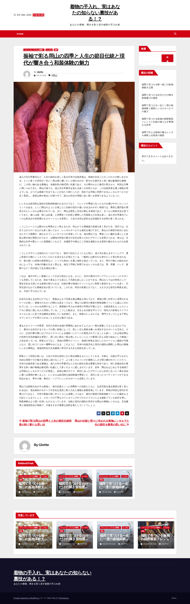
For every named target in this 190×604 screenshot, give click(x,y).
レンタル (49, 50)
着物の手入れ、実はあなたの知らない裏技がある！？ (95, 13)
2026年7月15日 (150, 544)
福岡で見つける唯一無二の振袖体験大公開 (33, 487)
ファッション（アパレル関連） (34, 50)
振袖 (56, 50)
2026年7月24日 (28, 544)
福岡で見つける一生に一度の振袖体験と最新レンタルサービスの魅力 (157, 108)
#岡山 (54, 75)
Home (20, 34)
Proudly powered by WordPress (27, 598)
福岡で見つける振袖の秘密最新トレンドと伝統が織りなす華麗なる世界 (157, 122)
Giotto (40, 72)
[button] (175, 34)
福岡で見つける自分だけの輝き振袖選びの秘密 (73, 487)
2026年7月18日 (109, 544)
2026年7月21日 (69, 544)
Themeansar (64, 598)
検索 (143, 48)
